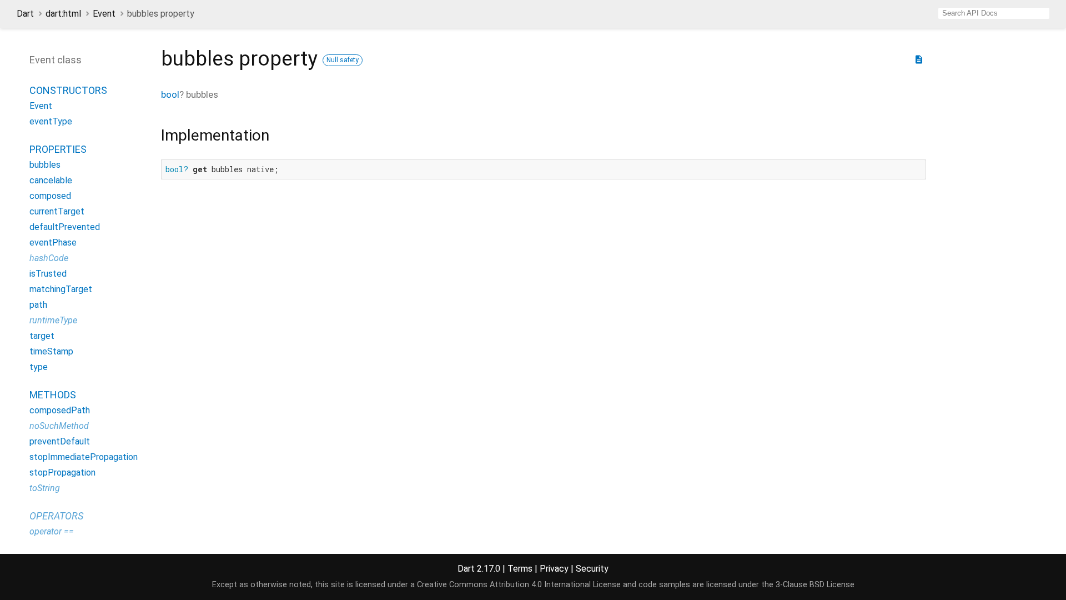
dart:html (63, 13)
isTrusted (48, 273)
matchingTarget (60, 289)
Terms (519, 568)
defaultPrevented (64, 227)
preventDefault (59, 441)
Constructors (68, 90)
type (38, 367)
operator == (51, 531)
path (38, 304)
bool (170, 94)
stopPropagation (62, 472)
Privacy (554, 568)
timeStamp (51, 351)
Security (592, 568)
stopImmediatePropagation (83, 457)
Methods (52, 395)
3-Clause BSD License (815, 584)
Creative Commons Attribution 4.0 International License (519, 584)
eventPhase (53, 242)
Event (104, 13)
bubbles (45, 164)
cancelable (50, 180)
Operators (56, 516)
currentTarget (56, 211)
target (41, 336)
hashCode (48, 258)
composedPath (59, 410)
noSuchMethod (59, 426)
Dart (25, 13)
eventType (50, 121)
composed (50, 196)
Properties (58, 149)
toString (44, 488)
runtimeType (53, 320)
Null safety (342, 60)
